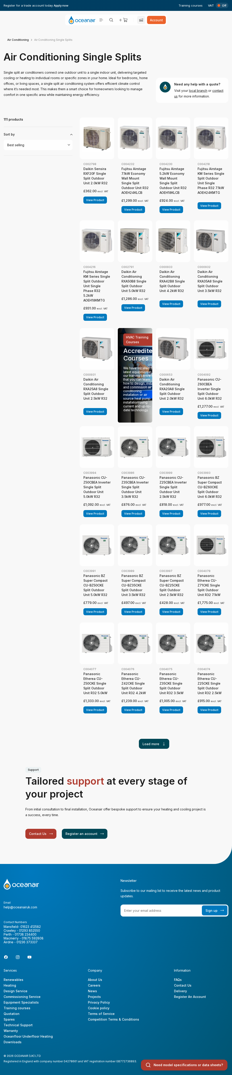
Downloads (13, 1042)
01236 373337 (27, 942)
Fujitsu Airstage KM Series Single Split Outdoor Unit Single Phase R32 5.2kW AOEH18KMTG (96, 286)
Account (156, 20)
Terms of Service (101, 1014)
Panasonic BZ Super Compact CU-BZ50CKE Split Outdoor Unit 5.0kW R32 (95, 585)
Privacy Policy (99, 1002)
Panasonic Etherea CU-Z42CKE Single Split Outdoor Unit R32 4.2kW (133, 683)
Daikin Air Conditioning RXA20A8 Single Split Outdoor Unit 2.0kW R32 (172, 388)
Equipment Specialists (21, 1002)
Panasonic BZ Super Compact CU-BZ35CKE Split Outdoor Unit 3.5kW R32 (133, 585)
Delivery (180, 991)
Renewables (13, 980)
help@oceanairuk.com (20, 907)
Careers (94, 985)
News (92, 991)
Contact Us (37, 834)
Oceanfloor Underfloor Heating (28, 1036)
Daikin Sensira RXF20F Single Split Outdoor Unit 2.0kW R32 (95, 176)
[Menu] (101, 20)
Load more (151, 744)
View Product (95, 200)
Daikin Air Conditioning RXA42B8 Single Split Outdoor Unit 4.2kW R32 (172, 281)
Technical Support (18, 1025)
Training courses (191, 5)
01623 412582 (30, 927)
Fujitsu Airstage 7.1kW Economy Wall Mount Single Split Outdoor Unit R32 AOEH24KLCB (135, 181)
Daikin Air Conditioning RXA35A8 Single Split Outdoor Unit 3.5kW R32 (210, 281)
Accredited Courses (139, 354)
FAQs (178, 980)
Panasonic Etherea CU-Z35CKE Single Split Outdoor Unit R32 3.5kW (172, 683)
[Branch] (141, 20)
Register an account (81, 834)
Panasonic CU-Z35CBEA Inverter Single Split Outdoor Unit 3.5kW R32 (135, 487)
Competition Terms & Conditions (113, 1019)
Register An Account (190, 997)
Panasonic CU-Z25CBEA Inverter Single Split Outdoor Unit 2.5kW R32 (173, 487)
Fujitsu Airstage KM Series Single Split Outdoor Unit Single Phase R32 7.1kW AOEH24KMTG (211, 181)
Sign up (211, 910)
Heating (10, 985)
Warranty (11, 1031)
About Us (95, 980)
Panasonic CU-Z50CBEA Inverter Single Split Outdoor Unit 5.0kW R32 (97, 487)
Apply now (61, 5)
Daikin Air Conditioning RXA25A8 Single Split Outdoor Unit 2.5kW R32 (95, 388)
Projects (94, 997)
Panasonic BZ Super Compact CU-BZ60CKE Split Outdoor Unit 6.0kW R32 (210, 487)
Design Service (15, 991)
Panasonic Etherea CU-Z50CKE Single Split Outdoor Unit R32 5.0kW (95, 683)
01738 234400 (25, 934)
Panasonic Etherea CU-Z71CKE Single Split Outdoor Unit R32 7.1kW (209, 585)
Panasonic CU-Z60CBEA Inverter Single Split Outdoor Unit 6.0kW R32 (210, 388)
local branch (198, 90)
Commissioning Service (22, 997)
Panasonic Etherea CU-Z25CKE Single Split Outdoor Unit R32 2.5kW (210, 683)
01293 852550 (29, 930)
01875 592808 (33, 938)
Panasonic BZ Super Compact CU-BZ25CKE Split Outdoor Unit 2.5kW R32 (172, 585)
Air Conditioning (18, 39)
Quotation (11, 1014)
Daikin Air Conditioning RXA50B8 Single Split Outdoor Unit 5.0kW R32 (133, 281)
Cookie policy (98, 1008)
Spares (9, 1019)
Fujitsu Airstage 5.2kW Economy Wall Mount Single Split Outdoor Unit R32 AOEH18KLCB (173, 181)
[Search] (111, 20)
